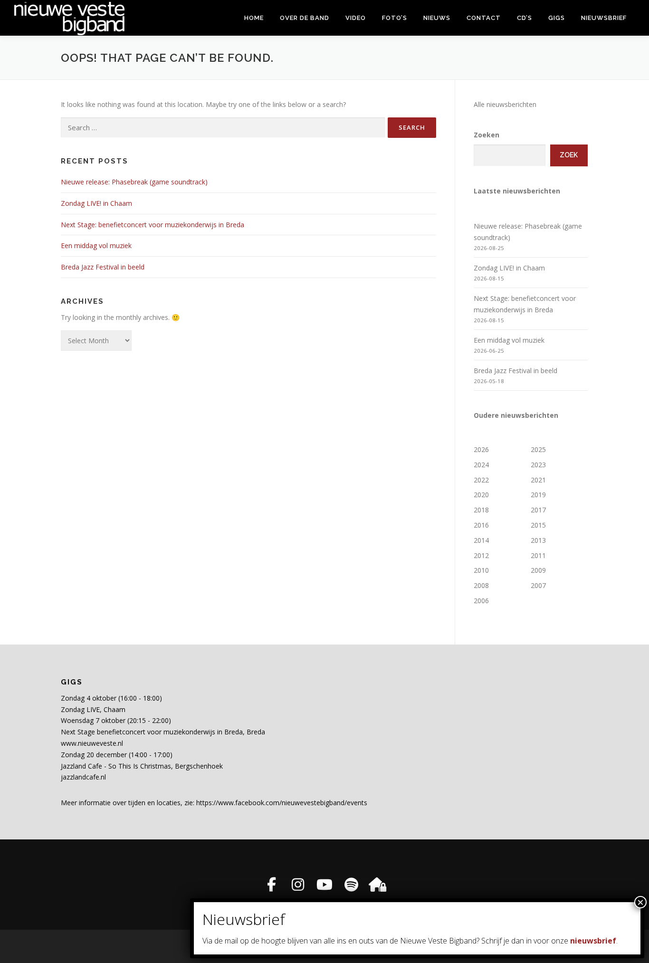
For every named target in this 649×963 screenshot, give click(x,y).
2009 (538, 570)
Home (254, 17)
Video (355, 17)
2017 (538, 509)
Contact (484, 17)
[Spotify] (351, 884)
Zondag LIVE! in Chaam (96, 203)
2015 (538, 525)
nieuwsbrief (593, 940)
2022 (481, 479)
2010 (481, 570)
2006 (481, 600)
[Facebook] (271, 884)
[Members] (378, 884)
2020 (481, 494)
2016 (481, 525)
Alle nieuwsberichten (505, 104)
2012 (481, 555)
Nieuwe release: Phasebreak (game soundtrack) (134, 181)
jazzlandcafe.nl (83, 776)
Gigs (556, 17)
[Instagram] (298, 884)
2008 (481, 585)
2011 (538, 555)
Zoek (569, 155)
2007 (538, 585)
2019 (538, 494)
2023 (538, 464)
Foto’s (394, 17)
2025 (538, 449)
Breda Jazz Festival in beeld (102, 266)
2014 (481, 540)
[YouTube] (324, 884)
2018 (481, 509)
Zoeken (486, 134)
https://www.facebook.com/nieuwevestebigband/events (281, 802)
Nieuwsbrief (604, 17)
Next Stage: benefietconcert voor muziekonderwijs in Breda (152, 224)
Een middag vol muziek (96, 245)
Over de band (304, 17)
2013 (538, 540)
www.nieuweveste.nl (92, 743)
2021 (538, 479)
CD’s (524, 17)
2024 (481, 464)
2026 (481, 449)
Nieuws (436, 17)
